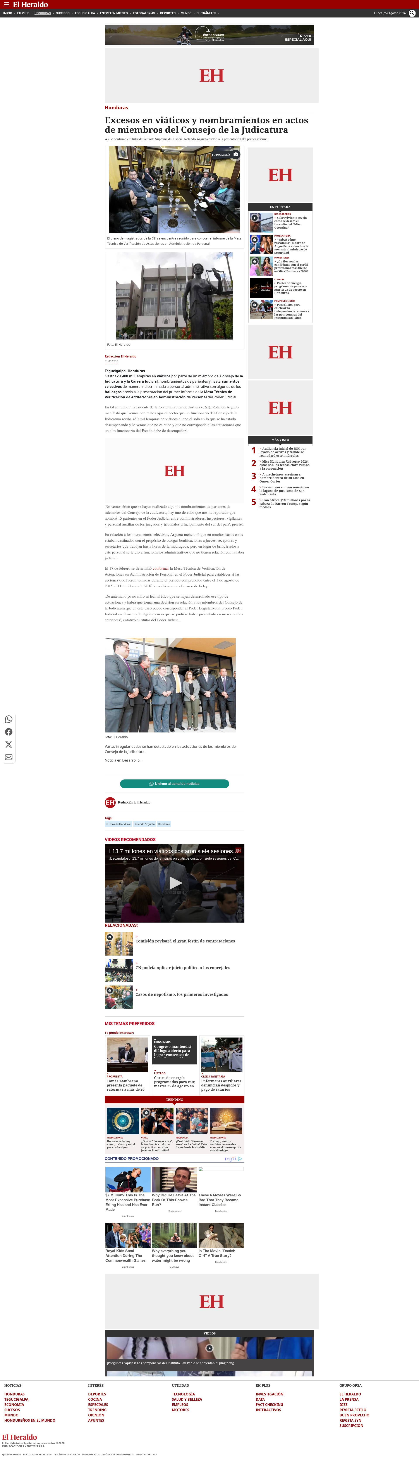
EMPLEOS (180, 1404)
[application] (174, 883)
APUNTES (96, 1420)
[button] (8, 719)
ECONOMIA (14, 1404)
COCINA (95, 1399)
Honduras (164, 824)
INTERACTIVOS (268, 1409)
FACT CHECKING (269, 1404)
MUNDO (11, 1415)
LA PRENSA (349, 1399)
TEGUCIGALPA (16, 1399)
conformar (161, 568)
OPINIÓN (96, 1415)
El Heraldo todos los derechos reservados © (33, 1443)
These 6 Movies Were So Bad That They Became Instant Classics (220, 1200)
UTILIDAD (180, 1385)
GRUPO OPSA (351, 1385)
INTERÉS (96, 1385)
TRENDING (97, 1409)
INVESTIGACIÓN (269, 1394)
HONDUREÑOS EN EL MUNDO (29, 1420)
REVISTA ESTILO (353, 1409)
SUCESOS (12, 1409)
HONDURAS (14, 1394)
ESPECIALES (98, 1404)
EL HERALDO (350, 1394)
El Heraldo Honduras (118, 824)
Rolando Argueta (144, 824)
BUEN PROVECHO (354, 1415)
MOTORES (180, 1409)
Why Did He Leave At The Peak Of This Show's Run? (174, 1200)
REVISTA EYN (350, 1420)
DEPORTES (97, 1394)
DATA (260, 1399)
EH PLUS (263, 1385)
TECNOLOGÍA (183, 1394)
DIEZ (343, 1404)
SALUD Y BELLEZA (187, 1399)
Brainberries (128, 1216)
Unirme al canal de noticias (177, 784)
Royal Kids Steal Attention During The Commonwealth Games (125, 1256)
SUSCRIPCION (351, 1425)
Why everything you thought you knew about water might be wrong (173, 1256)
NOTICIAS (12, 1385)
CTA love (174, 1267)
